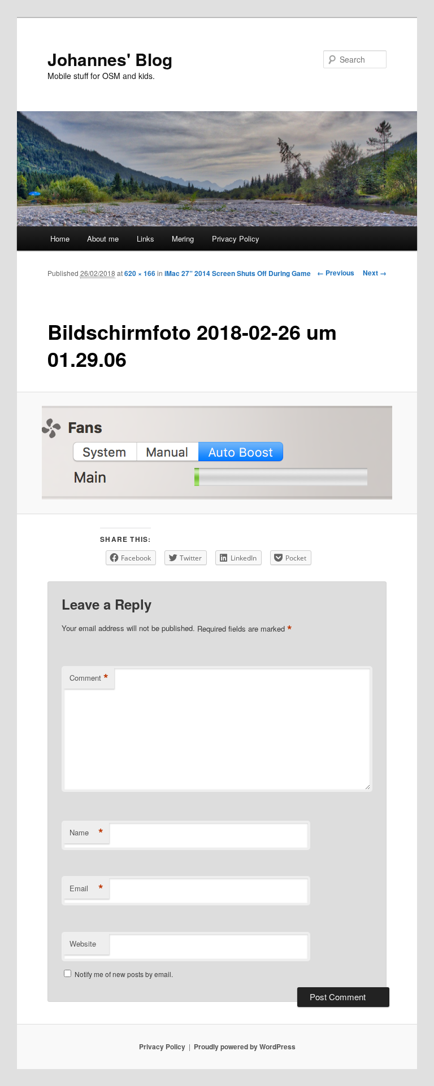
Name (86, 833)
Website (83, 943)
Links (145, 238)
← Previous (335, 273)
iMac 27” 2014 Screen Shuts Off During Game (237, 273)
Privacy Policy (235, 238)
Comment (89, 678)
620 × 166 (139, 273)
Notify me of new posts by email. (124, 974)
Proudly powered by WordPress (245, 1046)
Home (60, 238)
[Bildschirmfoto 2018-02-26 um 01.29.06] (217, 453)
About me (103, 238)
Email (86, 888)
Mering (183, 238)
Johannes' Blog (109, 59)
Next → (375, 273)
